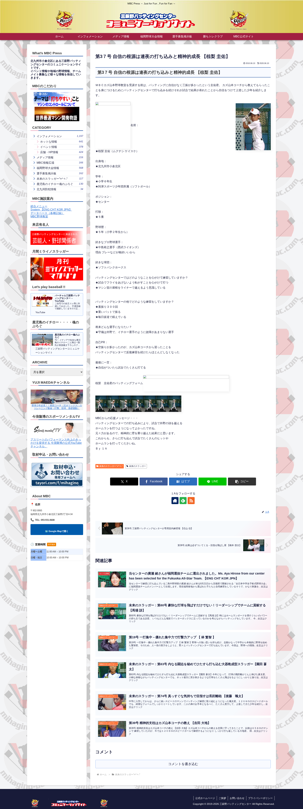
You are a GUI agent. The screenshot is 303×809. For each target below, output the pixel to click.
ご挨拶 (222, 798)
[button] (242, 481)
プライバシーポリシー (260, 798)
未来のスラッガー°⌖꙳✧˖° (111, 466)
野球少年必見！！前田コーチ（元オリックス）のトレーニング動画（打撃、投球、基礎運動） (57, 406)
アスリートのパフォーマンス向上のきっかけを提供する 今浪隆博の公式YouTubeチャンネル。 (56, 443)
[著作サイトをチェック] (175, 500)
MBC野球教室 (39, 216)
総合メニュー (39, 206)
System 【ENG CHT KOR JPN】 (51, 209)
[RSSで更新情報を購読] (191, 500)
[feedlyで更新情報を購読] (183, 500)
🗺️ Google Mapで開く (57, 531)
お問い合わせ (237, 798)
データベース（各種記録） (47, 213)
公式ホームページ (205, 798)
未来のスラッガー (137, 466)
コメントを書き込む (183, 764)
